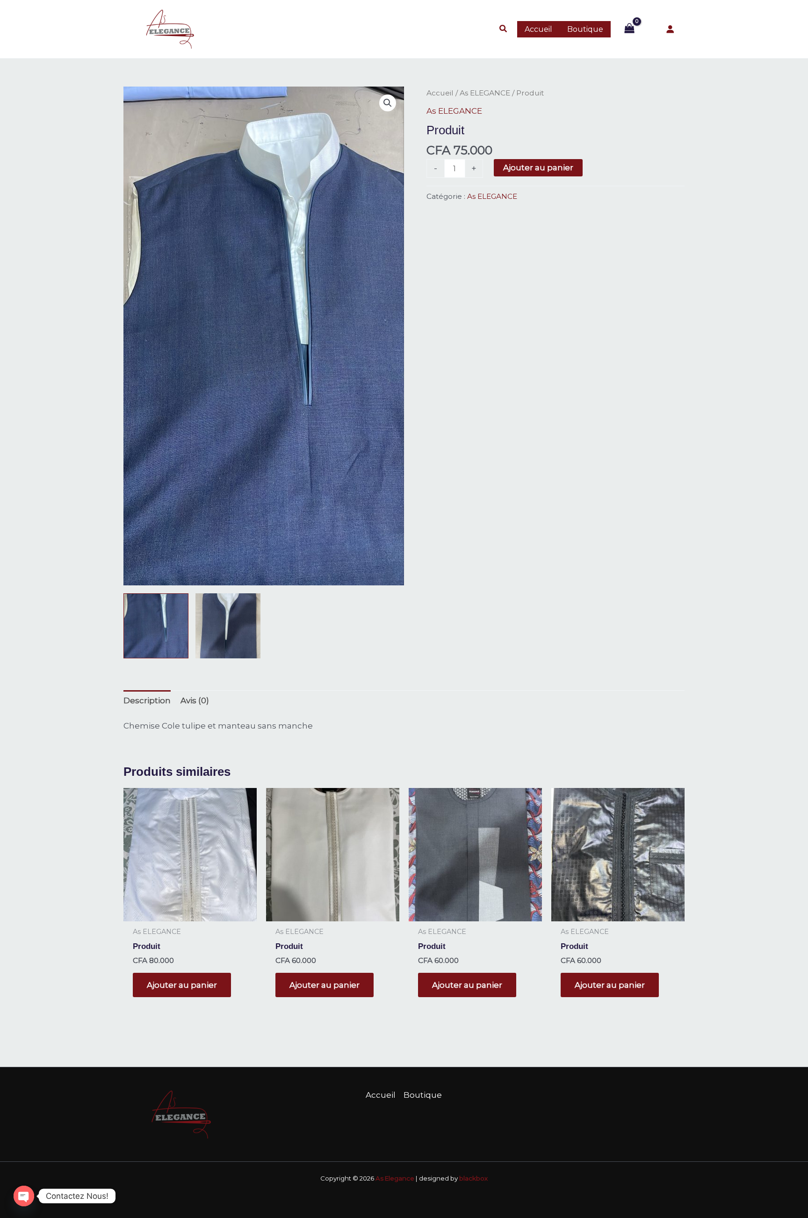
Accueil (440, 92)
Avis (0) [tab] (194, 700)
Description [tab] (147, 700)
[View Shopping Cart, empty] (629, 29)
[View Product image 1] (155, 625)
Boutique (423, 1095)
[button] (503, 29)
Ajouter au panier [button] (182, 985)
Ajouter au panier (538, 167)
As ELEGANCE (485, 92)
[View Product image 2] (227, 625)
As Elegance (394, 1178)
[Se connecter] (670, 29)
